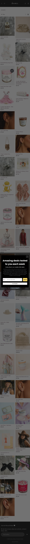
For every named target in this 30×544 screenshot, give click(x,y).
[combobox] (4, 279)
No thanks (15, 283)
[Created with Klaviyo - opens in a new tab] (15, 288)
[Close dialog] (27, 257)
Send (25, 279)
